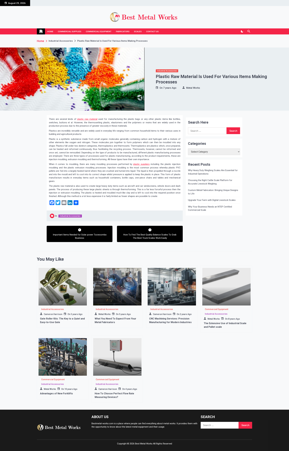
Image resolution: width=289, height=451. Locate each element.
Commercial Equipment (98, 31)
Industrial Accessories (167, 71)
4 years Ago (131, 389)
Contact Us (152, 31)
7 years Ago (169, 87)
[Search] (248, 31)
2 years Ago (186, 314)
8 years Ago (234, 319)
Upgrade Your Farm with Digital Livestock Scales (212, 200)
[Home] (41, 31)
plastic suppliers (141, 164)
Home (50, 31)
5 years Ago (125, 314)
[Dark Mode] (242, 31)
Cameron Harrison (53, 314)
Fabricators (122, 31)
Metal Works (193, 87)
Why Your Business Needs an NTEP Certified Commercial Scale (210, 208)
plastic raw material (87, 119)
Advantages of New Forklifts (56, 393)
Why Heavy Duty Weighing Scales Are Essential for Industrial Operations (213, 172)
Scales (138, 31)
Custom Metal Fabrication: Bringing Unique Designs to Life (213, 192)
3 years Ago (76, 314)
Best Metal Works (143, 443)
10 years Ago (70, 389)
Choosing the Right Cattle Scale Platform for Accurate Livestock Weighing (210, 182)
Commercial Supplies (69, 31)
